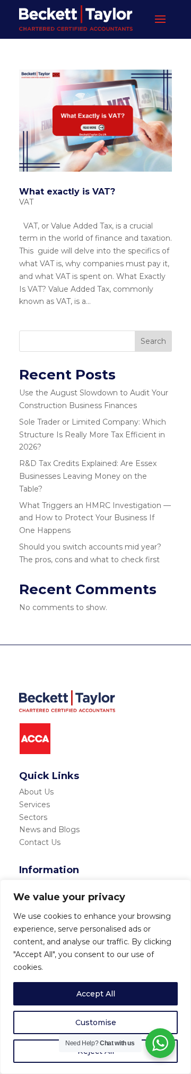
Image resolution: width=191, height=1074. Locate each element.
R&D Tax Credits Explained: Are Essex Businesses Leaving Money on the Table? (88, 476)
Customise (95, 1022)
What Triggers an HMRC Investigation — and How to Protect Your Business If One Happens (95, 518)
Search (153, 341)
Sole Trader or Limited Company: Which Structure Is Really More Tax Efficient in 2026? (92, 434)
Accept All (95, 994)
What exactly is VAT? (67, 192)
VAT (26, 202)
